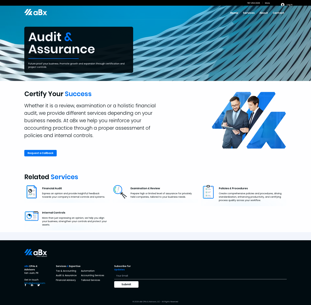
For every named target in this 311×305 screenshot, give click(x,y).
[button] (249, 12)
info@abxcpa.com (34, 283)
